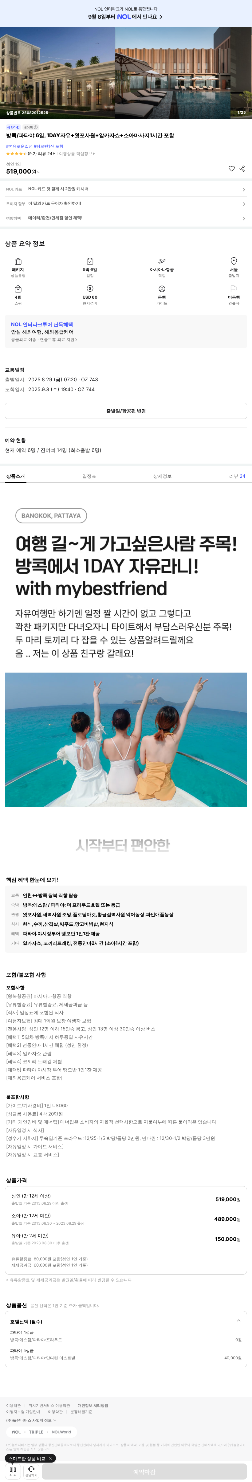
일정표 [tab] (89, 476)
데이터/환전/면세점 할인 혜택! (55, 217)
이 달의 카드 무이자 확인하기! (54, 203)
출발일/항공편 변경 (126, 411)
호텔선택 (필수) (26, 1321)
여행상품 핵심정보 (75, 153)
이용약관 (13, 1405)
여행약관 (55, 1411)
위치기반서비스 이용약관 (49, 1405)
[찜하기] (231, 168)
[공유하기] (242, 168)
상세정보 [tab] (162, 476)
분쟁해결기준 (81, 1411)
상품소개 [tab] (15, 476)
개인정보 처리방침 (93, 1405)
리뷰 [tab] (237, 476)
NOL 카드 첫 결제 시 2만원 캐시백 (58, 188)
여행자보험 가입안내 (23, 1411)
